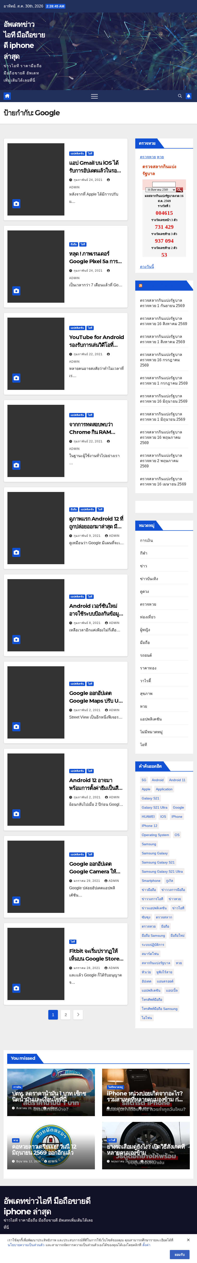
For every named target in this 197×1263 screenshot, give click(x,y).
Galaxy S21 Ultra (154, 807)
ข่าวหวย (175, 899)
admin (114, 535)
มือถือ (74, 244)
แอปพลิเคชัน (77, 153)
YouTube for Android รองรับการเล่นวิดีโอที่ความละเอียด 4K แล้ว (96, 345)
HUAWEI (148, 816)
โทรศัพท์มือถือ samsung (160, 1009)
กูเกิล (169, 881)
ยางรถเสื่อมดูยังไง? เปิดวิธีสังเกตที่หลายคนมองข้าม (146, 1149)
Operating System (155, 835)
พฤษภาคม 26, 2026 (124, 1161)
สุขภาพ (146, 694)
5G (144, 780)
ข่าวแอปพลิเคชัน (154, 908)
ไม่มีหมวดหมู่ (151, 732)
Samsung (149, 844)
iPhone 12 (149, 826)
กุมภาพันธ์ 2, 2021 (88, 710)
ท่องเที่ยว (147, 617)
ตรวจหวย (148, 157)
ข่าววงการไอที (152, 899)
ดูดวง (144, 591)
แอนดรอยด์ (165, 981)
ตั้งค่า (146, 1245)
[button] (180, 96)
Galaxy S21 (150, 798)
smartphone (151, 881)
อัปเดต (146, 981)
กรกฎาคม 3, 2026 (123, 1108)
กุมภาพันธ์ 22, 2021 (89, 354)
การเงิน (146, 540)
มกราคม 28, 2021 (87, 968)
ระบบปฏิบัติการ (153, 945)
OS (177, 835)
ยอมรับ (180, 1254)
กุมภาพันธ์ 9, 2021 (88, 535)
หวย (160, 157)
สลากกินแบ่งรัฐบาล (156, 963)
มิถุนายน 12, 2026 (29, 1161)
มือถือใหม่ (178, 935)
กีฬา (144, 553)
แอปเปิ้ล (172, 990)
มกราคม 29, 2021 (87, 881)
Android (158, 780)
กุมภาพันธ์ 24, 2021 (89, 180)
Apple (146, 789)
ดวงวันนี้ (147, 267)
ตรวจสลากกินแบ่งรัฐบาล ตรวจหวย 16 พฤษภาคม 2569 (161, 437)
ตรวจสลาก (164, 917)
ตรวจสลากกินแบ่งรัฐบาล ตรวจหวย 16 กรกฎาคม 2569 (161, 360)
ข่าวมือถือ (149, 890)
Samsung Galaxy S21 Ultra (162, 871)
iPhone (177, 816)
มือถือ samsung (153, 935)
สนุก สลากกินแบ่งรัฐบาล (164, 285)
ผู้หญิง (145, 630)
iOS (163, 816)
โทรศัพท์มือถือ (152, 999)
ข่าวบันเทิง (149, 579)
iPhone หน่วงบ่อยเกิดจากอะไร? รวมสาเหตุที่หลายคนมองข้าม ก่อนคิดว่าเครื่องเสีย (146, 1099)
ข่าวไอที (178, 908)
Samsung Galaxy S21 (158, 862)
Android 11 (177, 780)
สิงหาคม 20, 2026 (28, 1108)
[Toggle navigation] (94, 96)
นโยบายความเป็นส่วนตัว (26, 1245)
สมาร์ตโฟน (150, 954)
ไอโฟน (147, 1018)
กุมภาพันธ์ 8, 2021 (88, 623)
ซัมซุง (146, 917)
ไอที (90, 153)
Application (164, 789)
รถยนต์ (146, 655)
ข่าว (143, 566)
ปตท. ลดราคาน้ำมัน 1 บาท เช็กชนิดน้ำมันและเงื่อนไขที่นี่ (49, 1096)
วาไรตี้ (145, 681)
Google (178, 807)
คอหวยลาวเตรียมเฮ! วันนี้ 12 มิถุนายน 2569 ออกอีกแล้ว (44, 1149)
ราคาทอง (148, 668)
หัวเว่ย (146, 972)
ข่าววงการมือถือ (173, 890)
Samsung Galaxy (155, 853)
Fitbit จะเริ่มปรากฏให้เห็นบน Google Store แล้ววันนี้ (94, 959)
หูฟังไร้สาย (164, 972)
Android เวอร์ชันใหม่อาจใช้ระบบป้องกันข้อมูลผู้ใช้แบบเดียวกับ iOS (95, 614)
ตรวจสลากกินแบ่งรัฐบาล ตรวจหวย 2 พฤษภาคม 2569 (161, 460)
